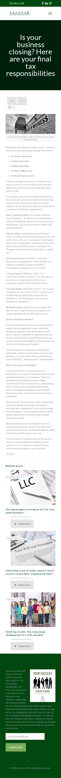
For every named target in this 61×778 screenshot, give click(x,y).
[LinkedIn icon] (30, 772)
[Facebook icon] (27, 772)
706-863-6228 (16, 3)
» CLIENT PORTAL (41, 13)
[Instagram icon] (34, 772)
